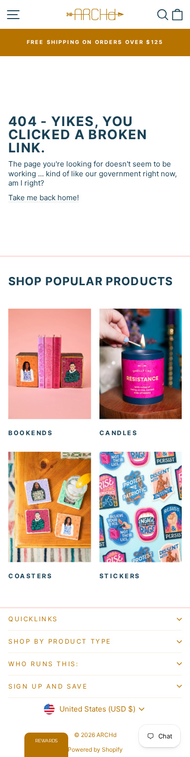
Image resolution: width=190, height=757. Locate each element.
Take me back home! (43, 197)
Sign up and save (48, 686)
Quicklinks (33, 619)
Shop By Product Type (60, 641)
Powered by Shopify (95, 749)
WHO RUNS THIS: (43, 664)
